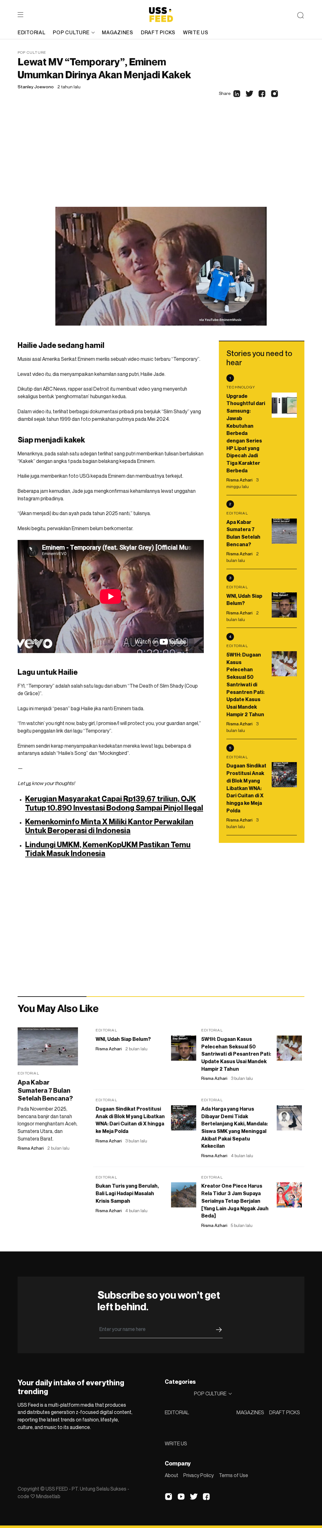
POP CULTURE (71, 32)
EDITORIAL (177, 1412)
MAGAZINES (250, 1412)
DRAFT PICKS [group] (158, 32)
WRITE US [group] (195, 32)
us (28, 783)
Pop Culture (32, 52)
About (171, 1475)
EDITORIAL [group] (31, 32)
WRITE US (176, 1443)
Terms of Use (233, 1475)
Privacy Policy (198, 1475)
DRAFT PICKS (284, 1412)
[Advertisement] (161, 160)
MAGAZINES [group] (117, 32)
